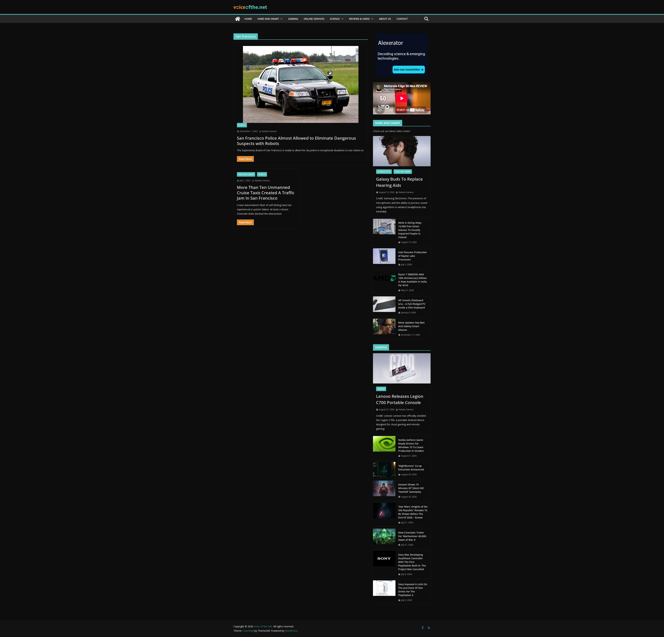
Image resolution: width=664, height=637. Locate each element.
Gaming (293, 18)
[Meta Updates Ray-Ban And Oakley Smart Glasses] (384, 329)
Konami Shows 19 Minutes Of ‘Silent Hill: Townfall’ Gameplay (411, 488)
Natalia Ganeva (269, 131)
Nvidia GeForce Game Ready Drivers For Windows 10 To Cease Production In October (411, 445)
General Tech (383, 171)
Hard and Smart (268, 18)
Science (335, 18)
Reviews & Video (359, 18)
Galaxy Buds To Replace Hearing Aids (399, 182)
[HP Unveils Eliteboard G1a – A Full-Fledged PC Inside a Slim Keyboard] (384, 306)
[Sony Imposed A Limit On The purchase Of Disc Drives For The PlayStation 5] (384, 592)
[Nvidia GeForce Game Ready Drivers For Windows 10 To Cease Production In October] (384, 448)
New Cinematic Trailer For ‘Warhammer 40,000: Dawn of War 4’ (412, 536)
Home (248, 18)
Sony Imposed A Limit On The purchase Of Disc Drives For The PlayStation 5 (412, 590)
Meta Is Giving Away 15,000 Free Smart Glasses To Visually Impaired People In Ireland (409, 230)
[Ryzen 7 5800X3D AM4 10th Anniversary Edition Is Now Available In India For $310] (384, 282)
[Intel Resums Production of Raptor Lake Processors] (384, 258)
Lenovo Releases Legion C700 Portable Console (399, 399)
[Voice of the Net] (237, 19)
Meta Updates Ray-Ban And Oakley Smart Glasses (411, 326)
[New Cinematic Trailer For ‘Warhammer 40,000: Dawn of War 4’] (384, 539)
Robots (242, 125)
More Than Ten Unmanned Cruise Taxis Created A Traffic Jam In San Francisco (265, 192)
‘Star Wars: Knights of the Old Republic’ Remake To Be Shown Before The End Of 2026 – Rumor (413, 512)
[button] (281, 18)
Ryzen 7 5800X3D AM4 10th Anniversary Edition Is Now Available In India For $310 (412, 280)
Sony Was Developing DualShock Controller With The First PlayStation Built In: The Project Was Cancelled (412, 562)
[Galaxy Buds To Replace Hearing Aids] (402, 151)
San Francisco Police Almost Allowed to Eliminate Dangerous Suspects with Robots (296, 140)
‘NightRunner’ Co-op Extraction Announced (411, 467)
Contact (402, 18)
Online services (314, 18)
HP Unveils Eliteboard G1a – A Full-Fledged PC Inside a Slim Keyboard (412, 304)
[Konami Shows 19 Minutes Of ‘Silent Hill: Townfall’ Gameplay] (384, 491)
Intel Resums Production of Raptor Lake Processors (412, 256)
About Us (385, 18)
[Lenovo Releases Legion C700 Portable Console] (402, 368)
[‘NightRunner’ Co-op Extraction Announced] (384, 470)
